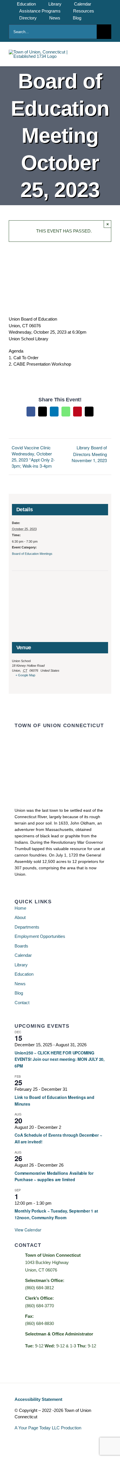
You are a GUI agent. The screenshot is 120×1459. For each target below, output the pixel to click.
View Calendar (28, 1230)
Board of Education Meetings (32, 553)
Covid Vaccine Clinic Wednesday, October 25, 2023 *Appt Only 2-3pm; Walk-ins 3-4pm (33, 456)
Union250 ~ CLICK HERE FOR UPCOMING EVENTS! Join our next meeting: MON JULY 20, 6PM (60, 1059)
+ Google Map (25, 675)
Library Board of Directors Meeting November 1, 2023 (89, 453)
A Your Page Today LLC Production (48, 1427)
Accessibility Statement (38, 1399)
